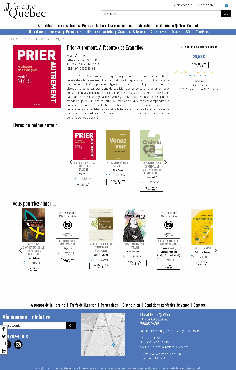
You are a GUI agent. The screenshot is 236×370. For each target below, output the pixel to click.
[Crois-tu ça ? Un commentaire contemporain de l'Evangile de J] (151, 145)
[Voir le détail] (84, 145)
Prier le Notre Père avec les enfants (168, 242)
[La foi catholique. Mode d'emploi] (67, 223)
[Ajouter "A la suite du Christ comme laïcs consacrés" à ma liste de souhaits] (91, 260)
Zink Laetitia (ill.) (172, 255)
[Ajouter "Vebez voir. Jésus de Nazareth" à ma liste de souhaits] (108, 175)
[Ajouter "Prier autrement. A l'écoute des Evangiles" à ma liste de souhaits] (75, 179)
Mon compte (183, 5)
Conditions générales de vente (166, 305)
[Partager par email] (3, 343)
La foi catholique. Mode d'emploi (67, 242)
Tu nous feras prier (202, 248)
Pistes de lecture (94, 25)
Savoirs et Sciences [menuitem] (131, 31)
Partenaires (109, 305)
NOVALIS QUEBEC (88, 60)
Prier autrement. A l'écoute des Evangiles (84, 166)
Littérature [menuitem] (35, 31)
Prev (71, 162)
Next (165, 162)
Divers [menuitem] (176, 31)
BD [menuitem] (188, 31)
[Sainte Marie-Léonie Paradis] (135, 225)
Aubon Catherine (202, 252)
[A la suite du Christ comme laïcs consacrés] (101, 225)
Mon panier (206, 5)
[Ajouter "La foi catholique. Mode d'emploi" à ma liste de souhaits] (58, 253)
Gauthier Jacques (135, 251)
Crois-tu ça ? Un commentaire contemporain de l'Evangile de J (151, 168)
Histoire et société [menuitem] (100, 31)
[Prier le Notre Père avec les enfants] (168, 223)
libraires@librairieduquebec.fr (205, 74)
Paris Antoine (34, 258)
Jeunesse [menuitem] (54, 31)
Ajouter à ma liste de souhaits (200, 47)
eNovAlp (197, 368)
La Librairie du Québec (169, 25)
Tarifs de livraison (83, 305)
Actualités (45, 25)
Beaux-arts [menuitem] (73, 31)
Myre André (76, 55)
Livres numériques (120, 25)
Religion (59, 39)
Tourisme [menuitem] (202, 31)
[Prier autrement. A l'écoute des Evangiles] (84, 145)
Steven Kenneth (168, 248)
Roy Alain (68, 248)
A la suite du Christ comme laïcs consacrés (101, 247)
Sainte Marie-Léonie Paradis (134, 245)
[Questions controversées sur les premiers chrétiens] (33, 225)
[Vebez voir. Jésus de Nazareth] (118, 145)
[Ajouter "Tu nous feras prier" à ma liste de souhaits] (193, 257)
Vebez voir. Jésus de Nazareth (118, 164)
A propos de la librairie (48, 305)
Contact (192, 25)
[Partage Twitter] (3, 336)
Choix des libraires (67, 25)
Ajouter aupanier (199, 64)
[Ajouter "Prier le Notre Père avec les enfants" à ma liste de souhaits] (159, 260)
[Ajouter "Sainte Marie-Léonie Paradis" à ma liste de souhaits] (125, 257)
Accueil (14, 39)
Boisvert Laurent (101, 254)
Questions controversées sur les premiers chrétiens (34, 249)
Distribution (144, 25)
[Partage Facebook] (3, 329)
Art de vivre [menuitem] (158, 31)
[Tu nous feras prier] (202, 227)
